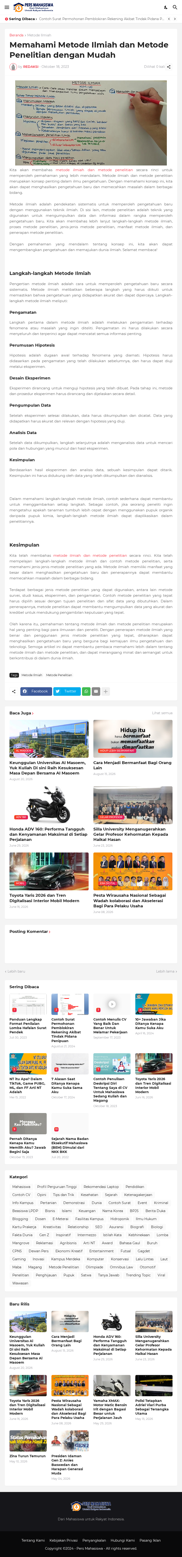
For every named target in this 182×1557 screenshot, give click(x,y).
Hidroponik (119, 1219)
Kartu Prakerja (24, 1227)
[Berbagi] (169, 67)
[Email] (96, 691)
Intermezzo (86, 1235)
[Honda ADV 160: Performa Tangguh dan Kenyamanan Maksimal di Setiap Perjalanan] (112, 1321)
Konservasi (120, 1259)
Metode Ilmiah (39, 35)
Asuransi (116, 1227)
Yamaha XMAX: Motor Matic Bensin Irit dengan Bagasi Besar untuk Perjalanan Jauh (110, 1409)
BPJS (134, 1211)
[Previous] (169, 19)
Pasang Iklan (150, 1540)
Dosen (40, 1219)
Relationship (78, 1227)
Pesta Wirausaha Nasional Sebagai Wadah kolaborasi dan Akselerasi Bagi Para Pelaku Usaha (129, 900)
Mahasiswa (21, 1187)
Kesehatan (89, 1195)
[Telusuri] (175, 7)
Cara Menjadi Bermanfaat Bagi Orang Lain (132, 765)
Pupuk (69, 1275)
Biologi (157, 1227)
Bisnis (50, 1211)
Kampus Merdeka (65, 1259)
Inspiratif (63, 1235)
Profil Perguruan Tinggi (57, 1187)
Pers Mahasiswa (90, 1548)
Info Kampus (22, 1203)
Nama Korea (112, 1211)
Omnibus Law (121, 1267)
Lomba (162, 1235)
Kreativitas (52, 1227)
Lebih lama (165, 971)
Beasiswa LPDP (25, 1211)
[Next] (175, 19)
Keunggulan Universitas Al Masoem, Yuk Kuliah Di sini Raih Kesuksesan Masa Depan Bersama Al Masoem (47, 767)
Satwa (86, 1275)
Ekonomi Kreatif (68, 1251)
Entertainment (101, 1251)
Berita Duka (155, 1211)
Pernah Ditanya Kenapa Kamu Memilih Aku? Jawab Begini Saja (27, 1145)
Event (142, 1203)
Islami (67, 1211)
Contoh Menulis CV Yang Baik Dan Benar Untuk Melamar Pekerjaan (95, 19)
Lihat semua (162, 713)
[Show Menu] (6, 7)
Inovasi (38, 1259)
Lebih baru (16, 971)
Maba (16, 1267)
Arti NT (89, 1243)
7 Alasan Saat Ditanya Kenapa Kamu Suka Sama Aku (66, 1085)
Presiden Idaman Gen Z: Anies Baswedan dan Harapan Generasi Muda (67, 1464)
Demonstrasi (74, 1203)
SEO (98, 1227)
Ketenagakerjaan (138, 1195)
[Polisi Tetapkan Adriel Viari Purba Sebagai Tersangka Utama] (154, 1385)
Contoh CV (21, 1195)
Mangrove (20, 1243)
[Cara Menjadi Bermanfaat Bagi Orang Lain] (70, 1321)
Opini (41, 1195)
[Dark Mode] (166, 7)
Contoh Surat (120, 1203)
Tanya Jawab (108, 1275)
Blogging (20, 1219)
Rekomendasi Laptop (101, 1187)
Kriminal (161, 1203)
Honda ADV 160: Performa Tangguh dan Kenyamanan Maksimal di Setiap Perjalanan (48, 834)
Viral (161, 1275)
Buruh (152, 1243)
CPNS (17, 1251)
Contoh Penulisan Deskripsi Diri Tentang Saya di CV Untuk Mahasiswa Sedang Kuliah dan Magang (110, 1090)
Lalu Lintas (145, 1259)
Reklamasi (44, 1243)
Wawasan (20, 1283)
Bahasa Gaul (129, 1243)
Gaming (19, 1259)
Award (107, 1243)
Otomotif (147, 1267)
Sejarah (111, 1195)
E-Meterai (60, 1219)
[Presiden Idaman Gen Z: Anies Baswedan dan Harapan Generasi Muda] (70, 1441)
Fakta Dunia (22, 1235)
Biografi (137, 1227)
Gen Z (44, 1235)
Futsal (126, 1251)
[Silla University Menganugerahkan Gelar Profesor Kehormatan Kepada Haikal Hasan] (154, 1321)
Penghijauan (46, 1275)
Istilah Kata (112, 1235)
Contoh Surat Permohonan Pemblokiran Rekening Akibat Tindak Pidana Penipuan (66, 1030)
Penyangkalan (94, 1540)
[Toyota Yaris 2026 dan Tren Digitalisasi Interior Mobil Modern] (28, 1385)
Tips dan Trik (63, 1195)
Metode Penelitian (59, 675)
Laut (164, 1259)
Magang (35, 1267)
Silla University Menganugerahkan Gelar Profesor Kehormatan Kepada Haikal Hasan (130, 834)
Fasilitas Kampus (89, 1219)
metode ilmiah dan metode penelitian (94, 170)
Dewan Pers (39, 1251)
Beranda (16, 35)
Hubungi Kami (123, 1540)
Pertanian (48, 1203)
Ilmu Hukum (146, 1219)
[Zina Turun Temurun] (28, 1441)
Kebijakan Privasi (64, 1540)
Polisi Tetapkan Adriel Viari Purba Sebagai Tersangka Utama (152, 1407)
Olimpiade (94, 1267)
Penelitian (20, 1275)
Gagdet (144, 1251)
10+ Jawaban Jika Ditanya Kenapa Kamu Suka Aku (150, 1023)
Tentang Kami (33, 1540)
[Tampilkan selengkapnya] (105, 691)
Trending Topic (138, 1275)
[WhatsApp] (86, 691)
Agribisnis (68, 1243)
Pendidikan (135, 1187)
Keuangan (87, 1211)
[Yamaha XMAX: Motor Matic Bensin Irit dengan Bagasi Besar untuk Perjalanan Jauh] (112, 1385)
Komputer (95, 1259)
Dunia (97, 1203)
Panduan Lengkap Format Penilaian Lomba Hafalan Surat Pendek (27, 1026)
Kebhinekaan (139, 1235)
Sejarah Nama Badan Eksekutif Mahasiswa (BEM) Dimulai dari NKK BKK (70, 1145)
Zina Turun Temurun (27, 1456)
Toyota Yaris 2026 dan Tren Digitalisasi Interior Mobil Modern (44, 898)
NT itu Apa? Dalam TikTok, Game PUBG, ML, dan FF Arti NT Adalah (27, 1085)
